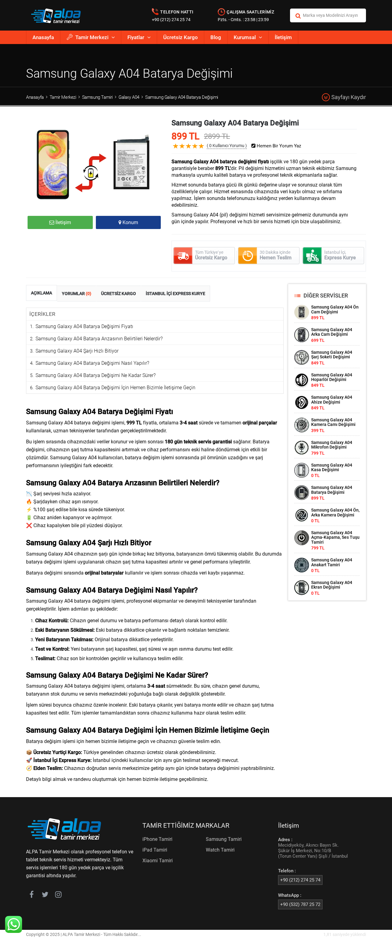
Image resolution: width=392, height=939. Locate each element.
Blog (215, 37)
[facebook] (31, 895)
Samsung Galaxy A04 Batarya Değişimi (181, 97)
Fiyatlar (135, 37)
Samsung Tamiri (97, 97)
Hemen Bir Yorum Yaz (278, 146)
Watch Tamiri (220, 850)
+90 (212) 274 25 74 (171, 19)
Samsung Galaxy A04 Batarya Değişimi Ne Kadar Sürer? (96, 375)
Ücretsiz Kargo (180, 37)
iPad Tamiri (154, 850)
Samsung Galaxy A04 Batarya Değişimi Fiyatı (84, 326)
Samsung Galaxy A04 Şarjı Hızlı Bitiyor (77, 351)
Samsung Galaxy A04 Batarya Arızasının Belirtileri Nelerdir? (99, 339)
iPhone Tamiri (157, 839)
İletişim (283, 37)
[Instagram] (58, 895)
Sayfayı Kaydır (348, 97)
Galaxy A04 (129, 97)
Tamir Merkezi (91, 37)
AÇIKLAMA (41, 292)
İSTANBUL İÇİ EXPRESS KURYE (175, 293)
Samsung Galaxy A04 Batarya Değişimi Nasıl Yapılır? (92, 363)
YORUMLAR (76, 293)
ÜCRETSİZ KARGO (118, 293)
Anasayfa (43, 37)
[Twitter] (45, 895)
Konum (129, 222)
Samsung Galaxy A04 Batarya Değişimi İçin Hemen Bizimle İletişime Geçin (115, 387)
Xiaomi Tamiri (157, 860)
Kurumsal (245, 37)
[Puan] (201, 150)
